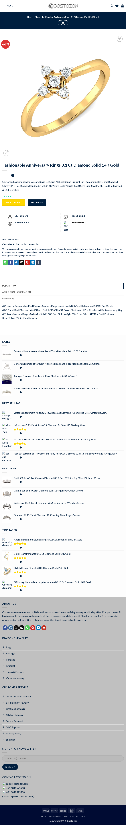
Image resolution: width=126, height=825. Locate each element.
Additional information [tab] (16, 292)
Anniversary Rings (15, 249)
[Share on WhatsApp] (5, 262)
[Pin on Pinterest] (27, 262)
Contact (75, 816)
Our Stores (55, 816)
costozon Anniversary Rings (44, 249)
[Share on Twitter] (16, 262)
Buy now (37, 202)
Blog (65, 816)
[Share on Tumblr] (38, 262)
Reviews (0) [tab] (8, 298)
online (28, 255)
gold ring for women (105, 252)
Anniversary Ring (20, 244)
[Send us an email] (21, 627)
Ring (37, 244)
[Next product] (60, 22)
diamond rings (102, 249)
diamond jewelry (88, 249)
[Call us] (27, 627)
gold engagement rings (78, 252)
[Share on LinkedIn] (32, 262)
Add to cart (13, 202)
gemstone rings (44, 252)
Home (30, 17)
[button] (7, 6)
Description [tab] (9, 286)
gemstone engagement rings (24, 252)
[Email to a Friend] (21, 262)
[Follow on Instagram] (10, 627)
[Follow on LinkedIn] (38, 627)
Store (34, 255)
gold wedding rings (16, 255)
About (44, 816)
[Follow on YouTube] (43, 627)
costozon (28, 249)
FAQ (83, 816)
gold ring (92, 252)
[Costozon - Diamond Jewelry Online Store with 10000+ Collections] (63, 5)
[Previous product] (65, 22)
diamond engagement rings (69, 249)
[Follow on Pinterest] (32, 627)
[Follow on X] (16, 627)
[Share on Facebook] (10, 262)
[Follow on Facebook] (5, 627)
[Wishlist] (116, 5)
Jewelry (31, 244)
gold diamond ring (59, 252)
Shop (37, 17)
